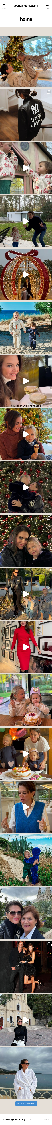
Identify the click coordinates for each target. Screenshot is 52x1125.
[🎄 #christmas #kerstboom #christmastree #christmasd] (26, 434)
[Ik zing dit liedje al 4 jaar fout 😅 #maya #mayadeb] (26, 168)
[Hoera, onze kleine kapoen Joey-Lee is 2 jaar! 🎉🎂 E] (26, 700)
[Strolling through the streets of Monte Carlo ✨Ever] (26, 1020)
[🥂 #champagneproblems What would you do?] (26, 381)
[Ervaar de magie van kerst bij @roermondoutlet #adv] (26, 487)
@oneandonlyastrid (26, 5)
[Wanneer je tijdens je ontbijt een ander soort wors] (26, 807)
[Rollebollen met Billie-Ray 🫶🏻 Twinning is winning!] (26, 61)
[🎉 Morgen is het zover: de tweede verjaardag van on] (26, 754)
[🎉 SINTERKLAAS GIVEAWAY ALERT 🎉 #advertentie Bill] (26, 328)
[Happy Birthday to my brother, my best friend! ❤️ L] (26, 967)
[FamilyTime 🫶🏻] (26, 594)
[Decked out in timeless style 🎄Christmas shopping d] (26, 115)
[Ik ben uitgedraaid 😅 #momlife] (26, 221)
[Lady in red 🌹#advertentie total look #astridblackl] (26, 647)
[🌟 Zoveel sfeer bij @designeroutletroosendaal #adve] (26, 274)
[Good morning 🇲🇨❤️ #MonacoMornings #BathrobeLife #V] (26, 1073)
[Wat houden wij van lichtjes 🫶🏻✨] (26, 541)
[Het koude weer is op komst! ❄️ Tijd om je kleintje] (26, 860)
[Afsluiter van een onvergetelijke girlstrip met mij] (26, 913)
